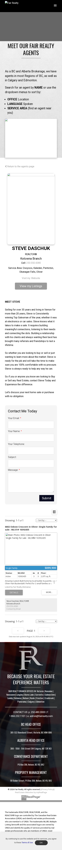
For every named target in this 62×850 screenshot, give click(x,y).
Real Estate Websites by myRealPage (31, 792)
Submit (46, 498)
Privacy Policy (47, 789)
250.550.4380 (33, 262)
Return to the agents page (20, 166)
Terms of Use (27, 843)
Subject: (12, 457)
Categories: (15, 268)
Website (35, 278)
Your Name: (14, 431)
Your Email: (14, 418)
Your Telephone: (16, 444)
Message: (13, 470)
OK (41, 843)
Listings (37, 286)
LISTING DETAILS (14, 592)
